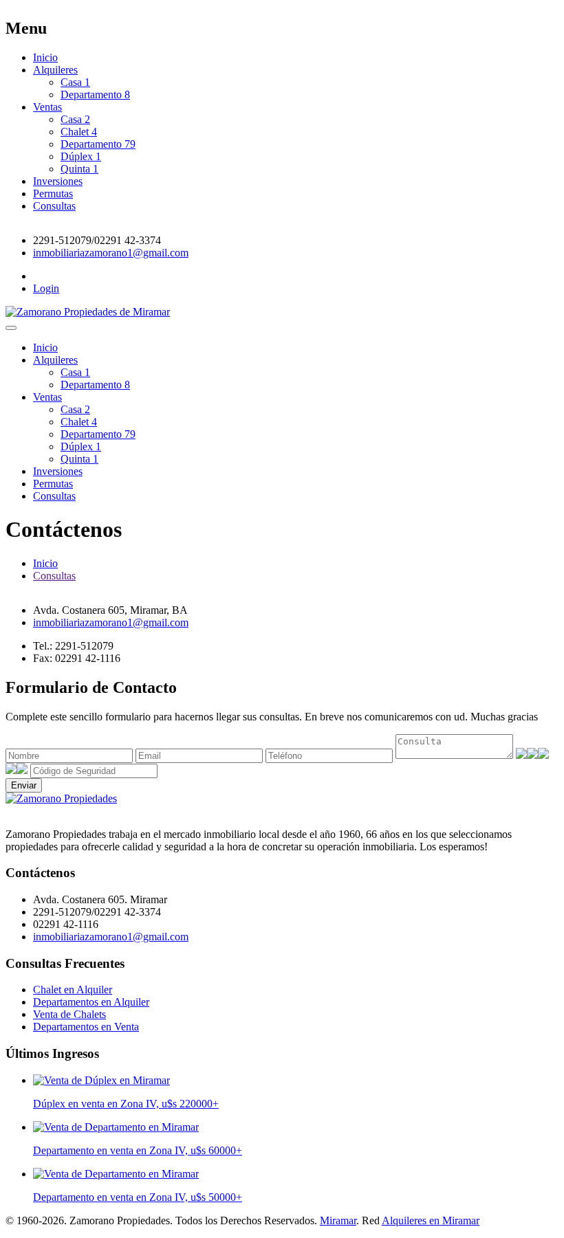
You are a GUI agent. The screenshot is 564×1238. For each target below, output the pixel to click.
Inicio (45, 57)
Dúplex (81, 156)
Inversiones (58, 181)
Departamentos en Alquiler (91, 1002)
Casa (75, 82)
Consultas (54, 206)
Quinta (79, 169)
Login (46, 288)
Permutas (53, 193)
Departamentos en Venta (86, 1026)
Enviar (23, 785)
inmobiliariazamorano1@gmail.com (110, 252)
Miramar (338, 1220)
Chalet (79, 131)
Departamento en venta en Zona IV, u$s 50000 (137, 1197)
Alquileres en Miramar (430, 1220)
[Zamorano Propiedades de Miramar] (61, 798)
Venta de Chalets (69, 1014)
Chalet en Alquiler (72, 989)
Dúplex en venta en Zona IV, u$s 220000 (126, 1103)
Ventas (47, 107)
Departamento (95, 94)
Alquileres (55, 70)
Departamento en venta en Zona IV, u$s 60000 (137, 1150)
